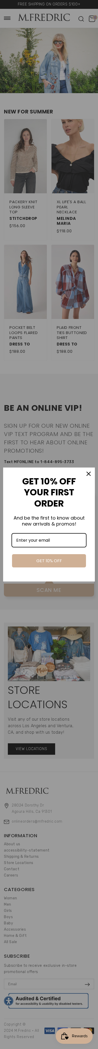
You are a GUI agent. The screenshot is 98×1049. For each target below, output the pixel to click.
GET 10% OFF (49, 561)
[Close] (88, 474)
